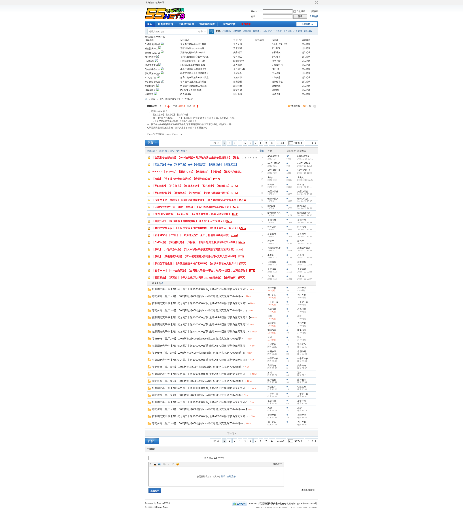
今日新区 (237, 56)
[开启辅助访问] (313, 2)
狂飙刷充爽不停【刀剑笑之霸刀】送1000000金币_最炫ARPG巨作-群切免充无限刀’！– (201, 303)
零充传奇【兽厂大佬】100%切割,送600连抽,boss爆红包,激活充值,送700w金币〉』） (200, 310)
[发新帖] (152, 143)
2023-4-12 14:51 (304, 243)
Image (159, 464)
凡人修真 (287, 31)
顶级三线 (237, 77)
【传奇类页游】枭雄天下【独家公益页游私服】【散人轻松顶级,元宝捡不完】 (195, 199)
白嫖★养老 (238, 61)
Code (173, 464)
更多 (183, 151)
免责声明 (246, 24)
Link (164, 464)
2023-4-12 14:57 (304, 215)
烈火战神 (297, 31)
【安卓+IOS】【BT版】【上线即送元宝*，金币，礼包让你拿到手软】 (191, 235)
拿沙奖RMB (239, 69)
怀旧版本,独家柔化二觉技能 (193, 86)
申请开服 (160, 36)
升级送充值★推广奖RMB (192, 61)
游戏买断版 (150, 90)
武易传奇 (237, 31)
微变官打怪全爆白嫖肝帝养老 (194, 73)
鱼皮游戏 (271, 269)
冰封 (269, 316)
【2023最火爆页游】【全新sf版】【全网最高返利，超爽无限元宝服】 (191, 214)
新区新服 (237, 94)
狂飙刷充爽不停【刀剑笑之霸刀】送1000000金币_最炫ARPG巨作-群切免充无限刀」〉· (201, 388)
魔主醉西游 (150, 57)
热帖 (172, 151)
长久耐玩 (276, 48)
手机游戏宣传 (186, 24)
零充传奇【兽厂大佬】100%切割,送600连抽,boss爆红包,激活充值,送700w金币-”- (197, 395)
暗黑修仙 (257, 31)
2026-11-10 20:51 (305, 159)
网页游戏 (307, 31)
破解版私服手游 (152, 52)
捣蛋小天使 (272, 191)
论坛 (149, 24)
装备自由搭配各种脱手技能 (193, 44)
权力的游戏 (185, 94)
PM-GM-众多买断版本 (190, 90)
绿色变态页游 (151, 65)
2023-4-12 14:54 (304, 222)
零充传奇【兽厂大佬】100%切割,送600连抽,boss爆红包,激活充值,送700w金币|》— (199, 338)
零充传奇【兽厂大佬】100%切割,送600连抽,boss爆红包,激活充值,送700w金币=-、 (199, 296)
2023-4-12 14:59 (304, 208)
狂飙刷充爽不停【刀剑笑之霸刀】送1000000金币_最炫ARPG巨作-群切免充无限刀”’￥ (200, 324)
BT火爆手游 (150, 77)
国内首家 (276, 73)
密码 (253, 16)
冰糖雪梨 (271, 262)
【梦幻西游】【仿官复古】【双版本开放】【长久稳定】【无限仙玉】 (191, 185)
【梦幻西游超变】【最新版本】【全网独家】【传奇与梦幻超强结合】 (191, 192)
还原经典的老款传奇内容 (192, 48)
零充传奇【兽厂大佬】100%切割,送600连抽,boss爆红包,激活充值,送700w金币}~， (199, 423)
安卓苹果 (237, 48)
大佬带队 (237, 73)
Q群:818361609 (280, 44)
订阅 (309, 106)
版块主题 (156, 283)
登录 (223, 476)
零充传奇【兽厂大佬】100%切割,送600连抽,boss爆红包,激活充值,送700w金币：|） (199, 352)
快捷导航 (305, 24)
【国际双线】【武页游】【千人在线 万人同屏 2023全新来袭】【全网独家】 (195, 277)
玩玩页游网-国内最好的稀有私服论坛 (146, 99)
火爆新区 (237, 52)
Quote (168, 464)
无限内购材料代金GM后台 (192, 52)
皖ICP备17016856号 (307, 503)
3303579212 (273, 170)
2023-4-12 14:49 (304, 250)
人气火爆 (276, 77)
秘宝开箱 (237, 90)
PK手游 (275, 69)
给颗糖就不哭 (274, 212)
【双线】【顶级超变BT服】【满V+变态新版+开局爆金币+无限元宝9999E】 (194, 256)
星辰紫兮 (271, 234)
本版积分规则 (308, 490)
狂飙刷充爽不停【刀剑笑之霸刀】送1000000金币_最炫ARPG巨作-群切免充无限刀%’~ (200, 359)
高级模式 (277, 464)
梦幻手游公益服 (152, 73)
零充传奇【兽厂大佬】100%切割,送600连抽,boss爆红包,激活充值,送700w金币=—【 (199, 409)
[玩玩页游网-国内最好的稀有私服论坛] (165, 19)
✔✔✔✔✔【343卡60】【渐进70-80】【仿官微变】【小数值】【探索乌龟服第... (197, 171)
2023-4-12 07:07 (304, 279)
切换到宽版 (316, 2)
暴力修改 (237, 65)
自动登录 (301, 11)
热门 (167, 151)
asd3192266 (273, 163)
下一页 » (231, 433)
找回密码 (314, 11)
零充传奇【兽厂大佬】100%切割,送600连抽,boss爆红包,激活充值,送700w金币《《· (199, 380)
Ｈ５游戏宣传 (227, 24)
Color (155, 464)
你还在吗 (271, 295)
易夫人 (270, 177)
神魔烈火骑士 (151, 48)
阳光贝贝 (271, 205)
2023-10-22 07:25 (305, 180)
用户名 (254, 11)
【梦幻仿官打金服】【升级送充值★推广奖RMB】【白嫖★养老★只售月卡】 (195, 228)
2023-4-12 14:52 (304, 236)
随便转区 (276, 90)
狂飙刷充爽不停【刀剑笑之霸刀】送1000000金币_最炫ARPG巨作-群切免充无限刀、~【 (202, 373)
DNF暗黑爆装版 (152, 44)
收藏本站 (160, 2)
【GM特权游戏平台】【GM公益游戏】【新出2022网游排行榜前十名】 (192, 206)
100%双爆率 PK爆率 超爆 (192, 65)
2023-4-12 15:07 (304, 201)
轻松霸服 (276, 52)
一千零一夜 (272, 302)
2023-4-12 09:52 (304, 265)
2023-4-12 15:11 (304, 187)
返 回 (216, 143)
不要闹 (270, 255)
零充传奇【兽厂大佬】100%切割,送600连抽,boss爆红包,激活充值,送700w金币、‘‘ (198, 366)
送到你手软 (277, 81)
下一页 (310, 143)
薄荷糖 (270, 184)
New (252, 289)
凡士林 (270, 276)
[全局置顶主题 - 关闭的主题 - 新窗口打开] (149, 159)
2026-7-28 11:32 (304, 173)
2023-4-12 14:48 (304, 258)
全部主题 (151, 151)
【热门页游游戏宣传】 (170, 99)
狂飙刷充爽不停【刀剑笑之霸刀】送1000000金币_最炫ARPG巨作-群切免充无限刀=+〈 (201, 416)
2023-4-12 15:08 (304, 194)
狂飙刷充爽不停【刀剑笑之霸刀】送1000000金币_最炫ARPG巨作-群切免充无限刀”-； (200, 345)
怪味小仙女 (272, 198)
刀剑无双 (277, 31)
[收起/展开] (314, 106)
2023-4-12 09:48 (304, 272)
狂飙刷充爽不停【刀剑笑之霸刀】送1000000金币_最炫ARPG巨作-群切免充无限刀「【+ (202, 317)
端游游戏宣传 (207, 24)
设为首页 (149, 2)
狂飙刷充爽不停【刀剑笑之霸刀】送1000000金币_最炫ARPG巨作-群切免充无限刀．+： (202, 331)
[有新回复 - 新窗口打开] (149, 290)
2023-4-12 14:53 (304, 229)
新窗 (262, 150)
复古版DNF (150, 86)
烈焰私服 (226, 31)
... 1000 (280, 143)
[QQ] (239, 503)
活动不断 (276, 61)
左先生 (270, 241)
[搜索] (211, 31)
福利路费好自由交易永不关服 (194, 56)
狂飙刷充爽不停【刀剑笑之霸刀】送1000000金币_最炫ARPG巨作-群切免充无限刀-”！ (200, 402)
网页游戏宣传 (165, 24)
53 (287, 156)
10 (272, 143)
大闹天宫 (267, 31)
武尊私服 (247, 31)
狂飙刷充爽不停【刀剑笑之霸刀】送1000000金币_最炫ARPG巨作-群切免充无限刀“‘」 (200, 289)
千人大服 (237, 44)
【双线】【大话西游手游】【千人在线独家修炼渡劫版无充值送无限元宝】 (194, 249)
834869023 (273, 156)
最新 (161, 151)
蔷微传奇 (271, 220)
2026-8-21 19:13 (304, 166)
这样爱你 (271, 288)
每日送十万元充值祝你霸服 (193, 81)
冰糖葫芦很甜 (274, 248)
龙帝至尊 (149, 94)
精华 (178, 151)
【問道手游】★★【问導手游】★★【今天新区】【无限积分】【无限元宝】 (195, 164)
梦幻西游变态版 (152, 82)
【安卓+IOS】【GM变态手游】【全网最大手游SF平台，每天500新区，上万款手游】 (200, 270)
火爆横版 (276, 86)
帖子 (200, 31)
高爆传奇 (271, 309)
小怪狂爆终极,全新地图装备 (193, 69)
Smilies (177, 464)
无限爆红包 (277, 65)
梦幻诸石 (276, 56)
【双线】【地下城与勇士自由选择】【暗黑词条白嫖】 (182, 178)
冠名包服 (276, 94)
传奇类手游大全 (152, 69)
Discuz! (161, 503)
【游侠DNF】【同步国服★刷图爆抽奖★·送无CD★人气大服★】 (188, 221)
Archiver (253, 503)
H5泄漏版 (149, 61)
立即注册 (314, 16)
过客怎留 (271, 227)
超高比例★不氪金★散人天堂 (194, 77)
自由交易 (237, 81)
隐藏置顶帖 (262, 158)
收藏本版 (296, 106)
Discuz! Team (161, 507)
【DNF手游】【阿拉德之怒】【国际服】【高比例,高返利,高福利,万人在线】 (195, 242)
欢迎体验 (237, 86)
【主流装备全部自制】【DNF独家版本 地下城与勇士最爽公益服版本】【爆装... (196, 157)
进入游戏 (306, 44)
